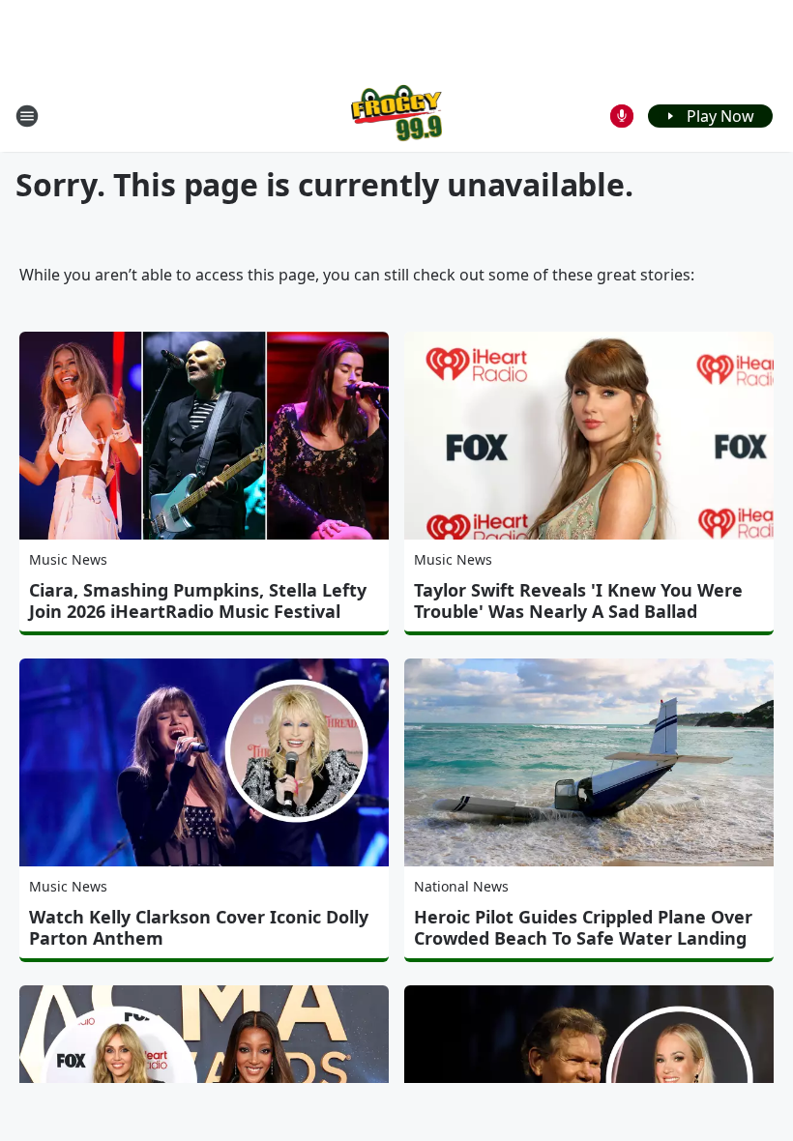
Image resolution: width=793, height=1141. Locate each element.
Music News (68, 559)
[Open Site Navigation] (27, 116)
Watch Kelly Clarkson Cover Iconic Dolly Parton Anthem (198, 927)
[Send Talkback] (621, 116)
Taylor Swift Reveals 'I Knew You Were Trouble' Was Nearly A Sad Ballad (578, 600)
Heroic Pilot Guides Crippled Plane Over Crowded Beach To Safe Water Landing (583, 927)
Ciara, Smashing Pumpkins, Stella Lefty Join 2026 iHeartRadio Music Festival (198, 600)
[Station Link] (397, 115)
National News (461, 886)
